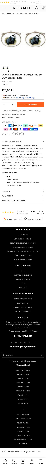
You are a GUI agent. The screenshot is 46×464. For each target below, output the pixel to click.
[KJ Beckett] (21, 8)
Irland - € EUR (23, 395)
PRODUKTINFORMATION (11, 142)
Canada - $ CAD (23, 379)
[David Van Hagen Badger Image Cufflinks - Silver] (23, 39)
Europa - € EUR (23, 387)
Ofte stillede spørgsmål (23, 247)
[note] (23, 2)
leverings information (23, 239)
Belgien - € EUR (23, 374)
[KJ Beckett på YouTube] (34, 342)
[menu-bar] (5, 8)
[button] (3, 104)
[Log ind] (36, 7)
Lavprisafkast (23, 303)
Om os (23, 271)
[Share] (14, 134)
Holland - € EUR (23, 415)
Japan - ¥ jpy (23, 403)
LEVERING (6, 191)
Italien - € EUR (23, 399)
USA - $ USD (23, 443)
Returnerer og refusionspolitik (23, 243)
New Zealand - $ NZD (23, 419)
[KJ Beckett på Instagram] (25, 342)
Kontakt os (23, 235)
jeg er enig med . (24, 361)
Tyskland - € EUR (23, 391)
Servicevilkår (23, 287)
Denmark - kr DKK (23, 383)
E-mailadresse (8, 355)
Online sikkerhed (23, 279)
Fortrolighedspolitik (23, 275)
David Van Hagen (18, 114)
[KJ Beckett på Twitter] (16, 342)
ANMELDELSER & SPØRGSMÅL (14, 201)
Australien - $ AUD (23, 370)
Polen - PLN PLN (23, 423)
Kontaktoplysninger (23, 255)
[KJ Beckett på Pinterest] (20, 342)
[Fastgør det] (22, 134)
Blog (23, 283)
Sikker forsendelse (23, 311)
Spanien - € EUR (23, 431)
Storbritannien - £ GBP (23, 439)
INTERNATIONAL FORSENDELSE (23, 307)
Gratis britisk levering (23, 299)
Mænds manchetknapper (11, 117)
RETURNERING (7, 196)
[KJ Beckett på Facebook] (11, 342)
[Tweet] (18, 134)
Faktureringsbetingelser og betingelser (23, 251)
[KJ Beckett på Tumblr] (29, 342)
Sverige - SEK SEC (23, 435)
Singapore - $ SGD (23, 427)
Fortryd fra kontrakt (23, 259)
